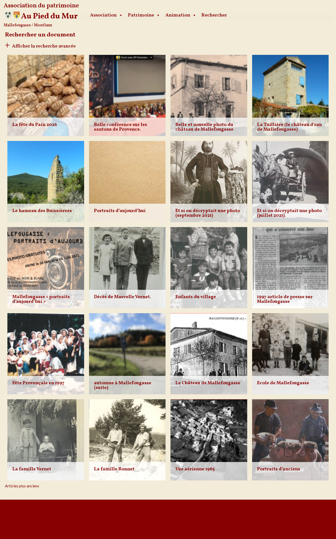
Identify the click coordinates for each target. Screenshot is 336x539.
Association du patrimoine (41, 5)
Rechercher (214, 15)
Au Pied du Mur (49, 16)
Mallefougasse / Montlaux (28, 25)
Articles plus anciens (22, 485)
